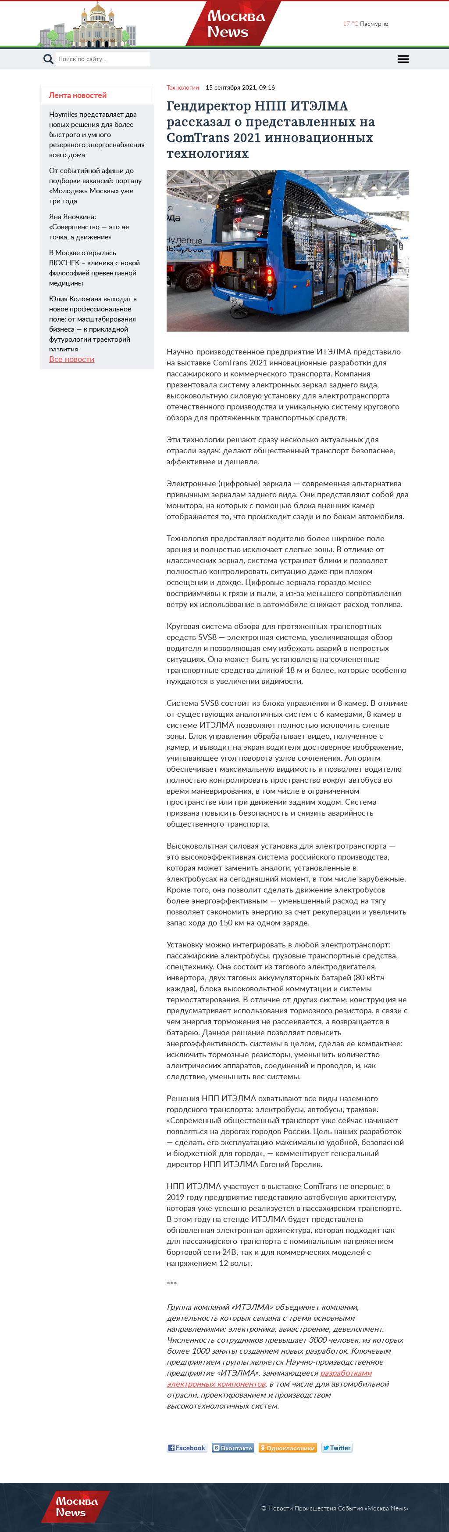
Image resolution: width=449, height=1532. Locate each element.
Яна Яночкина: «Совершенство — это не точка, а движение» (89, 227)
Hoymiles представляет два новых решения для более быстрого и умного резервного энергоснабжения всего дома (97, 135)
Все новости (71, 360)
